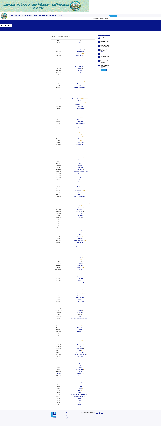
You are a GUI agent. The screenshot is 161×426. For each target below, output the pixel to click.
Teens (67, 420)
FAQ (67, 423)
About (67, 421)
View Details (102, 39)
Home (67, 412)
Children (67, 418)
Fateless (80, 85)
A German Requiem (80, 83)
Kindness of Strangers (80, 142)
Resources (67, 415)
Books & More (68, 414)
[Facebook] (97, 413)
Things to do (68, 417)
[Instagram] (99, 413)
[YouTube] (102, 413)
